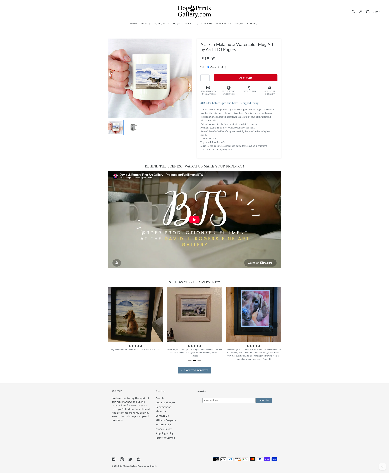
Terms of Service (165, 437)
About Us (160, 411)
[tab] (189, 360)
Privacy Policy (163, 428)
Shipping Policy (164, 433)
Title (202, 67)
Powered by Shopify (147, 466)
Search (159, 398)
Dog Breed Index (165, 402)
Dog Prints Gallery (128, 466)
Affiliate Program (165, 420)
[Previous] (114, 325)
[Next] (275, 325)
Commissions (163, 406)
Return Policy (163, 424)
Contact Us (162, 415)
